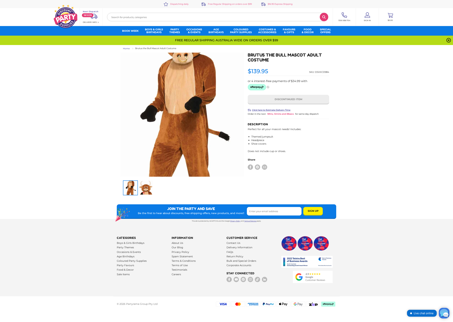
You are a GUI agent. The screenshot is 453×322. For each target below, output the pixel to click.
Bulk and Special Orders (241, 260)
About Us (177, 243)
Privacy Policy (235, 221)
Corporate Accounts (238, 265)
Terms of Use (180, 265)
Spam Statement (182, 256)
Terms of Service (250, 221)
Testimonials (179, 269)
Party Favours (125, 265)
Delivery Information (239, 247)
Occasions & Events (129, 252)
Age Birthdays (125, 256)
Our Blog (177, 247)
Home (126, 48)
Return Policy (234, 256)
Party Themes (125, 247)
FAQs (229, 252)
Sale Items (123, 274)
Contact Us (233, 243)
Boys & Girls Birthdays (130, 243)
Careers (176, 274)
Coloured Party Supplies (132, 260)
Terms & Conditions (184, 260)
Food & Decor (125, 269)
